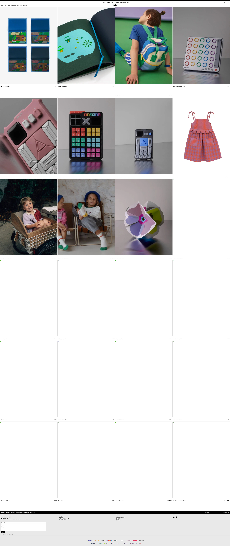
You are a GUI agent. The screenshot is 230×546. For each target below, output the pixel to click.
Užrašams (17, 5)
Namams (5, 5)
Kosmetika (25, 5)
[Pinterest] (176, 520)
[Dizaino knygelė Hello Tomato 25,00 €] (201, 219)
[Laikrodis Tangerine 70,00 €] (143, 300)
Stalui (2, 5)
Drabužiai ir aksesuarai (11, 5)
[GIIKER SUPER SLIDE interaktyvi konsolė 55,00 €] (143, 137)
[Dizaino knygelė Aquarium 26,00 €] (86, 46)
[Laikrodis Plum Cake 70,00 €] (28, 381)
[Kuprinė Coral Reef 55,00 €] (86, 463)
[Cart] (228, 2)
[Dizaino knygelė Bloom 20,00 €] (143, 219)
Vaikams (20, 5)
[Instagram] (175, 520)
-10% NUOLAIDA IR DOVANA (114, 543)
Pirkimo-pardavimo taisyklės (64, 521)
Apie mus (60, 517)
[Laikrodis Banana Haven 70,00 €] (201, 381)
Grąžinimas (61, 519)
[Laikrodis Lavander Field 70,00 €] (86, 381)
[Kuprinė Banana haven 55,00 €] (143, 51)
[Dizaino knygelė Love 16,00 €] (28, 300)
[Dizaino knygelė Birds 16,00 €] (86, 300)
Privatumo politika (62, 522)
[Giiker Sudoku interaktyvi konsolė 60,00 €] (86, 137)
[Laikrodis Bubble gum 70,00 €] (143, 381)
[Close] (120, 543)
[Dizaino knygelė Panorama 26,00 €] (28, 46)
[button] (4, 257)
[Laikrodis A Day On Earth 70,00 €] (28, 463)
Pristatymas (61, 518)
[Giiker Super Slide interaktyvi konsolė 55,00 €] (28, 137)
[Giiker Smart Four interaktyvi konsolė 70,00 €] (201, 46)
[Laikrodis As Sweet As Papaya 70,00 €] (201, 300)
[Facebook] (173, 520)
